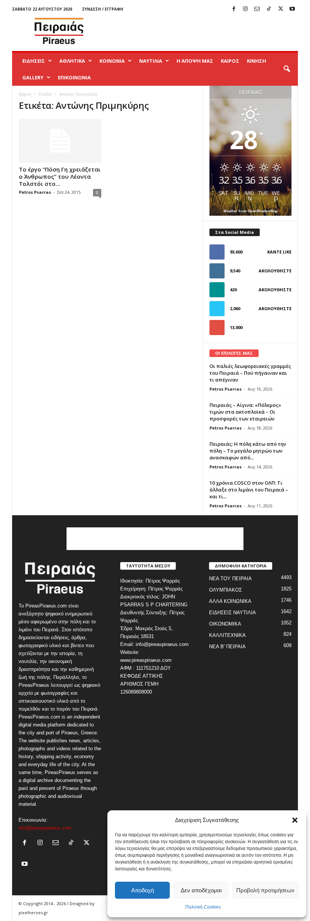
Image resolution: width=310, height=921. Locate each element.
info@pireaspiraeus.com (45, 828)
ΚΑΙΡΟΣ (230, 60)
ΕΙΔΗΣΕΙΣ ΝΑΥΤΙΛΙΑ (232, 612)
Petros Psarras (35, 192)
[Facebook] (233, 9)
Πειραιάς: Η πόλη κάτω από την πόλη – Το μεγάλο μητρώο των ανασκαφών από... (247, 450)
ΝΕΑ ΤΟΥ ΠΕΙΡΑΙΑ (230, 578)
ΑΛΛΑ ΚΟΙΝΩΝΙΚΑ (230, 601)
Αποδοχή (142, 890)
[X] (280, 9)
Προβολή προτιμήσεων (265, 890)
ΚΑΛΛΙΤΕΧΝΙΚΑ (227, 635)
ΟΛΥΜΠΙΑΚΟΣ (225, 590)
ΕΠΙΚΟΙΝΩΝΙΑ (74, 77)
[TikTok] (268, 9)
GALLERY (32, 77)
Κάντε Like (279, 252)
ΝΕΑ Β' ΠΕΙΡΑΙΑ (227, 646)
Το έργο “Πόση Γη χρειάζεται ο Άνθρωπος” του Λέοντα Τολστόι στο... (60, 176)
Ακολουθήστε (275, 271)
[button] (295, 820)
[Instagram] (245, 9)
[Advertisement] (201, 31)
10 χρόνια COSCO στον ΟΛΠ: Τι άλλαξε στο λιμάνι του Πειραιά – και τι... (248, 489)
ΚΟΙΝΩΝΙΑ (112, 60)
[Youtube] (292, 9)
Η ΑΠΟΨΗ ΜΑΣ (195, 60)
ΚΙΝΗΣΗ (256, 60)
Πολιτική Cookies (203, 907)
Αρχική (25, 94)
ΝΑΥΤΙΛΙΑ (150, 60)
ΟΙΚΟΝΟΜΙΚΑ (225, 624)
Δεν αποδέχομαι (201, 890)
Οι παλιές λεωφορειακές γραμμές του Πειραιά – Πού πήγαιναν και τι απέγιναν (250, 373)
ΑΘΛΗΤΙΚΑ (72, 60)
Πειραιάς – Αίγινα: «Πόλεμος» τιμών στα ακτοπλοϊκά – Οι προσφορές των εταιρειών (245, 412)
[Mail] (257, 9)
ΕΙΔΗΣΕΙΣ (33, 60)
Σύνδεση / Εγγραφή (102, 9)
